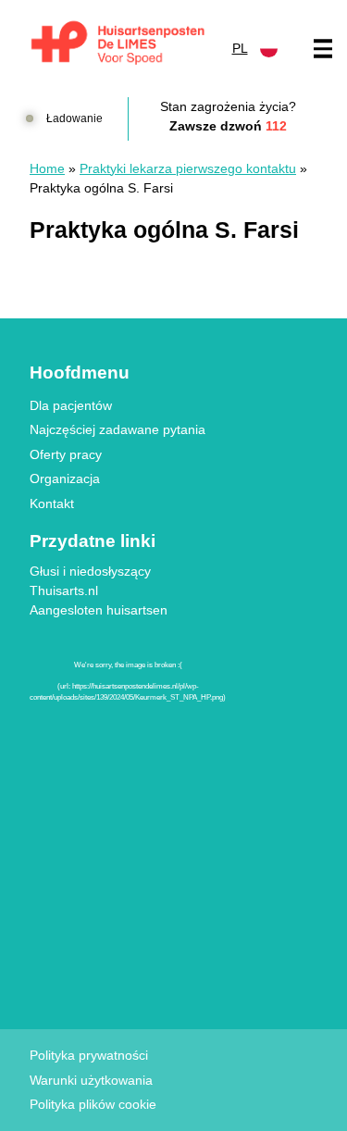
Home (47, 168)
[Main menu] (323, 49)
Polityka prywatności (89, 1055)
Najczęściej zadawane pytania (117, 429)
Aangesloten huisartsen (98, 610)
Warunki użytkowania (91, 1080)
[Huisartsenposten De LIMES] (118, 44)
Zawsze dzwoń (228, 125)
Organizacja (65, 478)
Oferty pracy (66, 454)
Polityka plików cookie (93, 1104)
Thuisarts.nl (64, 590)
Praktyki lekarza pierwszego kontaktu (188, 168)
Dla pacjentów (71, 405)
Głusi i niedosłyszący (90, 571)
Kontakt (52, 503)
